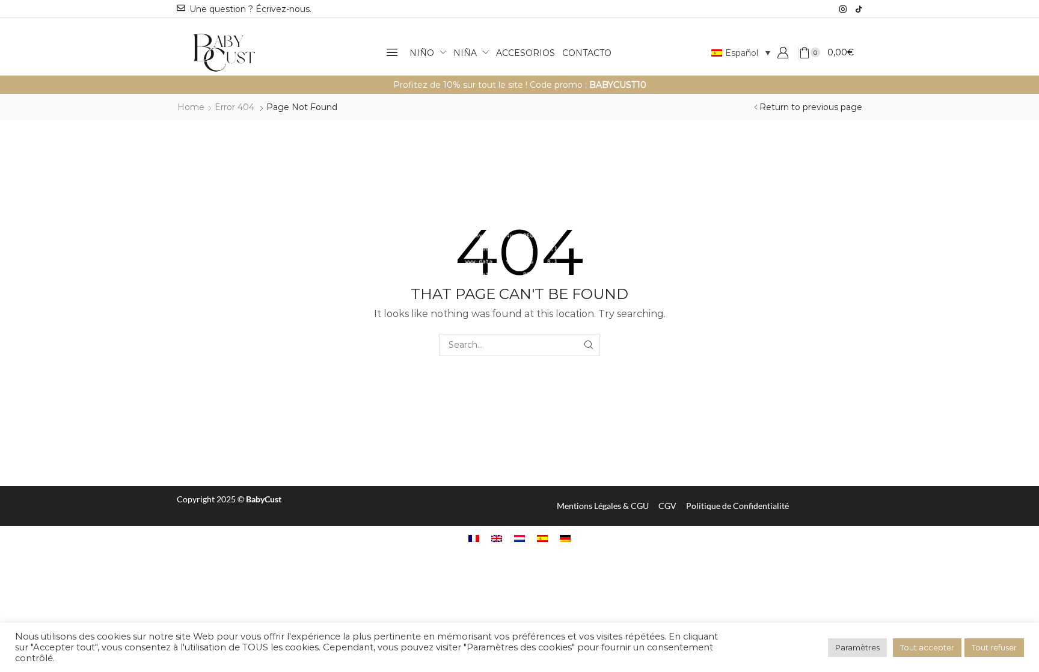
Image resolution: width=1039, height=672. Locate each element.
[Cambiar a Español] (542, 538)
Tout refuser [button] (994, 647)
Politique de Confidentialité (737, 506)
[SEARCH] (589, 345)
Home (190, 107)
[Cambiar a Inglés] (496, 538)
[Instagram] (843, 9)
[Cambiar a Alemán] (565, 538)
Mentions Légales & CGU (603, 506)
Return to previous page (810, 107)
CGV (667, 506)
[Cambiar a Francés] (473, 538)
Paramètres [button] (857, 647)
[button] (392, 52)
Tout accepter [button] (927, 647)
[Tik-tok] (858, 9)
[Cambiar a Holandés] (519, 538)
